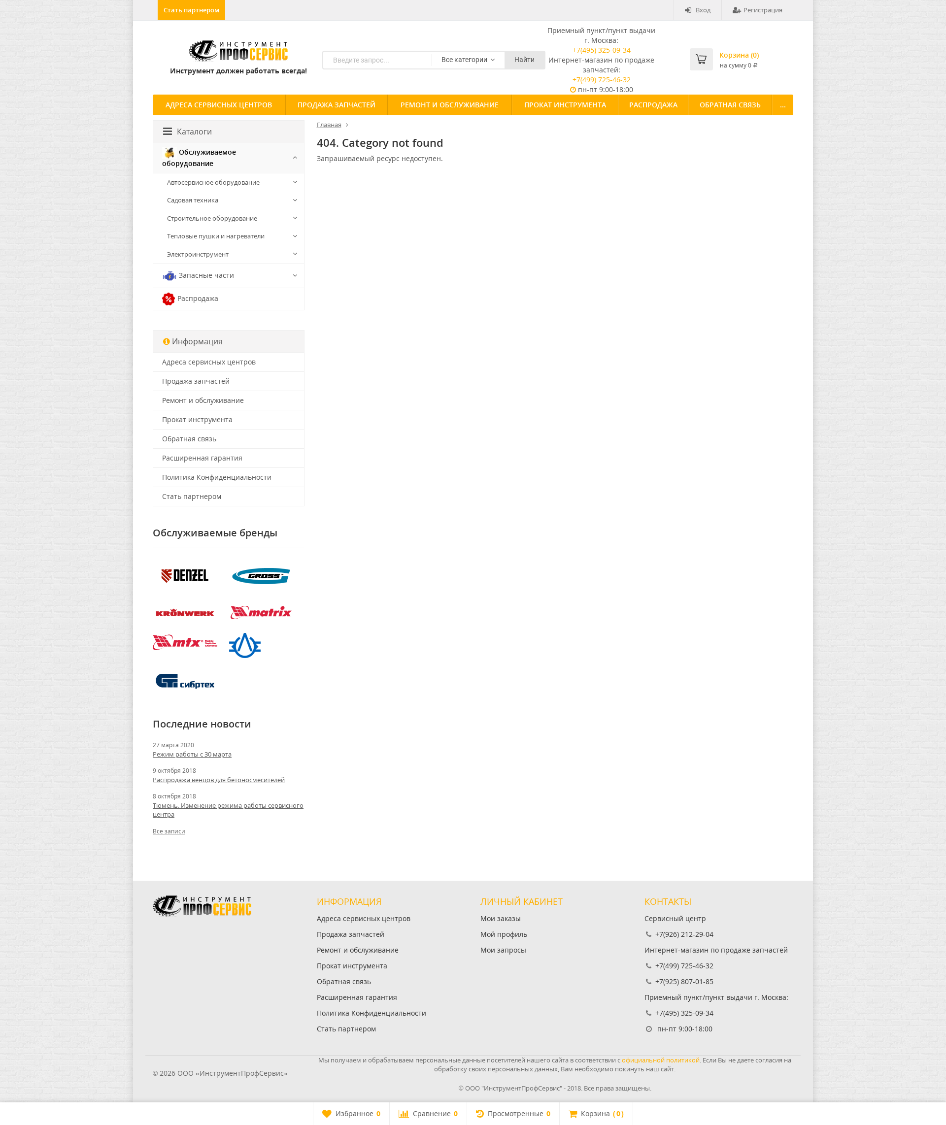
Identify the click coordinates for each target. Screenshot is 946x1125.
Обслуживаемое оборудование (199, 157)
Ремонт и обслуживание (450, 104)
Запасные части (205, 274)
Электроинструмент (198, 254)
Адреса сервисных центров (219, 104)
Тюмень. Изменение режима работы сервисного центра (228, 810)
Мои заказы (500, 918)
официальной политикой (661, 1060)
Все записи (169, 831)
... (783, 104)
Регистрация (762, 9)
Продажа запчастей (336, 104)
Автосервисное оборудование (213, 182)
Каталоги (194, 131)
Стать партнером (191, 9)
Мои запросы (503, 950)
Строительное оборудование (212, 218)
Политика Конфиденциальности (216, 477)
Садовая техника (192, 200)
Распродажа (653, 104)
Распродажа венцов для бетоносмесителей (219, 779)
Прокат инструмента (565, 104)
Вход (703, 9)
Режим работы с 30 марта (192, 754)
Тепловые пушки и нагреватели (216, 236)
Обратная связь (730, 104)
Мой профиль (503, 934)
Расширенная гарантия (202, 458)
